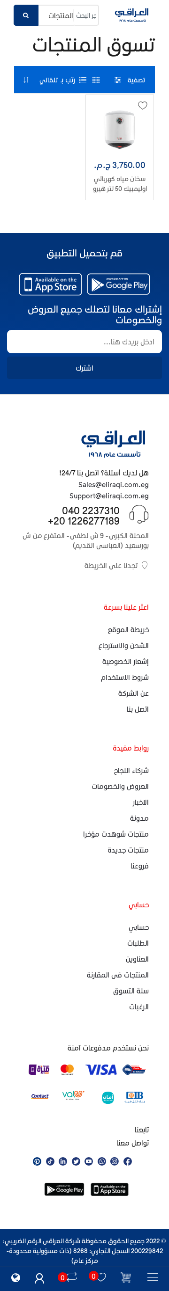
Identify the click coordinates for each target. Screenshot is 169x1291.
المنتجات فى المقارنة (118, 974)
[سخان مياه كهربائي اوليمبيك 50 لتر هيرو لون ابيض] (120, 130)
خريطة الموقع (128, 629)
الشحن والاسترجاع (124, 645)
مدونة (139, 818)
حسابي (139, 927)
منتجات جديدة (128, 850)
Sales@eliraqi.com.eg (113, 484)
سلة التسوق (131, 990)
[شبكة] (96, 79)
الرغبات (139, 1006)
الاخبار (141, 802)
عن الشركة (133, 693)
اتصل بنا (138, 709)
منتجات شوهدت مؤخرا (116, 834)
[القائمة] (82, 79)
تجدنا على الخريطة (111, 565)
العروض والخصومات (120, 786)
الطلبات (138, 943)
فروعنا (140, 865)
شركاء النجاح (131, 770)
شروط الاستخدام (125, 677)
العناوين (137, 959)
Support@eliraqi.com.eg (109, 495)
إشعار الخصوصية (125, 661)
